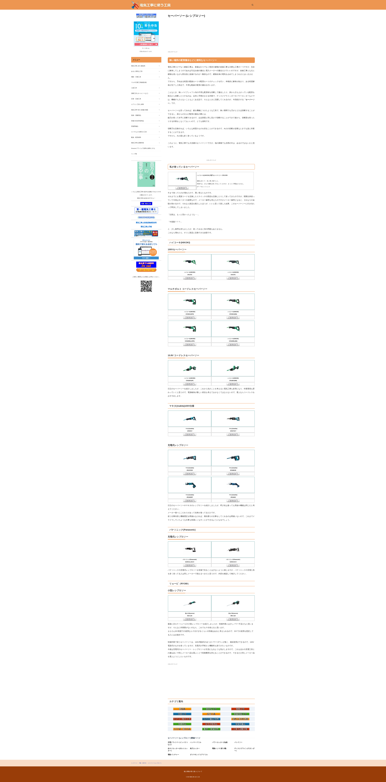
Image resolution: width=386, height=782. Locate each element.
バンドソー (238, 742)
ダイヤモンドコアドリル (199, 754)
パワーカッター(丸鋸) (220, 742)
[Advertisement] (211, 36)
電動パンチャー (173, 754)
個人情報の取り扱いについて (193, 771)
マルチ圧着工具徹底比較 (139, 82)
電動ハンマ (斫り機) (219, 748)
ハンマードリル (195, 742)
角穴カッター (195, 748)
